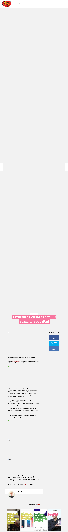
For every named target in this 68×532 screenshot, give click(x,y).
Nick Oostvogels (22, 492)
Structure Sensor (16, 361)
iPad (38, 504)
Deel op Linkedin (54, 348)
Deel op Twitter (54, 343)
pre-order (26, 484)
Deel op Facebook (54, 337)
